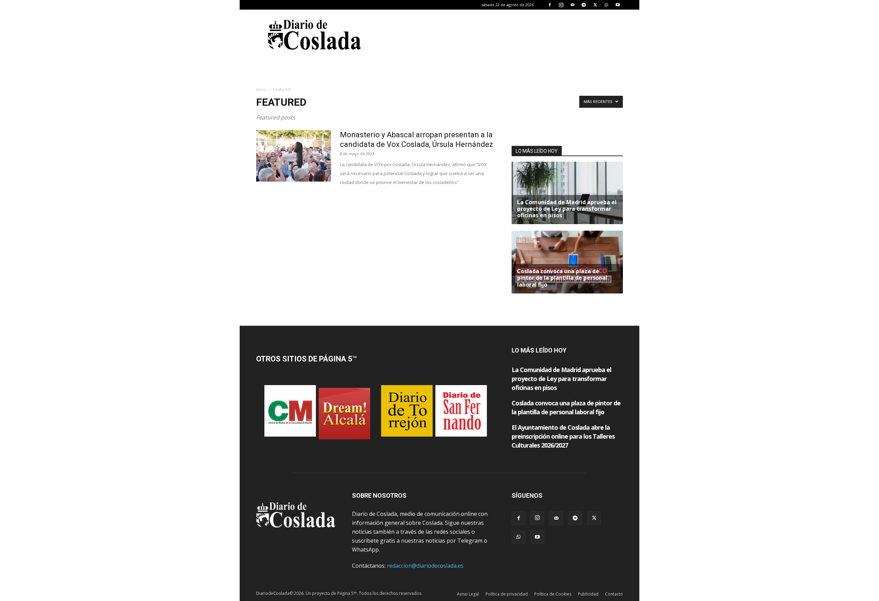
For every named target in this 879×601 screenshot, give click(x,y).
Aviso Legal (468, 594)
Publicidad (588, 594)
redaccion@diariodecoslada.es (425, 565)
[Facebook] (550, 5)
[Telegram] (584, 5)
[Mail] (572, 5)
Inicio (261, 89)
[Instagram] (561, 5)
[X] (595, 5)
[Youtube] (618, 5)
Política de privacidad (507, 594)
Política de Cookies (552, 594)
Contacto (614, 594)
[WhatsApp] (606, 5)
